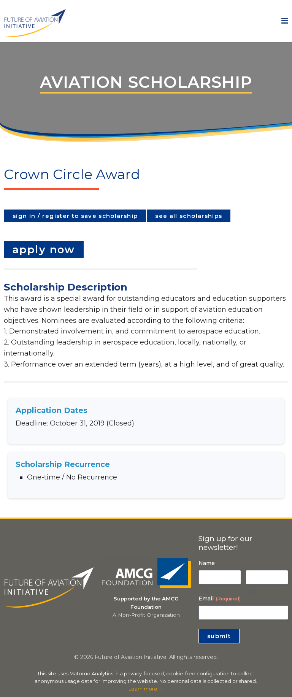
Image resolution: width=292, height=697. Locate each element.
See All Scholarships (188, 215)
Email (219, 598)
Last (251, 591)
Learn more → (146, 689)
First (203, 591)
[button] (284, 21)
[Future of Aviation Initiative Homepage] (35, 33)
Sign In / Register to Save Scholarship (75, 215)
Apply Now (44, 249)
